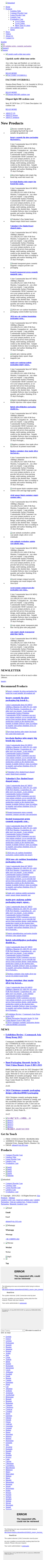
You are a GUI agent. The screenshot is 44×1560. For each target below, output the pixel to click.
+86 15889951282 (12, 1239)
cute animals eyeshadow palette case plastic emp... (22, 542)
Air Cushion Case (17, 28)
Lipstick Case (15, 17)
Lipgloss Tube (15, 11)
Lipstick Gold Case (8, 1200)
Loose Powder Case (17, 15)
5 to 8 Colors (20, 23)
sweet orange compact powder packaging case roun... (22, 589)
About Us (9, 36)
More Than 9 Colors (22, 25)
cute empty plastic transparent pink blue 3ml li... (22, 633)
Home (8, 7)
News (8, 32)
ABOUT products (12, 117)
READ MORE (11, 73)
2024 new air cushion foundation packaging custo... (23, 317)
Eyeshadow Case (16, 19)
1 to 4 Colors (20, 21)
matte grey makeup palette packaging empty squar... (20, 364)
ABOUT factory (12, 115)
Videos (8, 34)
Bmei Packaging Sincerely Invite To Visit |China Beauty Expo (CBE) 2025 (24, 1063)
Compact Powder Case (18, 13)
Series (12, 30)
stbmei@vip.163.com (20, 1145)
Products (9, 9)
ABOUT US (10, 113)
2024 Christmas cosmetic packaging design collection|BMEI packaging (23, 1091)
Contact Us (10, 38)
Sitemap (12, 1198)
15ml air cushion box (17, 1202)
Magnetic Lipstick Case (18, 1204)
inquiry (3, 681)
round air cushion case (24, 1200)
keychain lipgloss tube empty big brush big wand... (23, 183)
